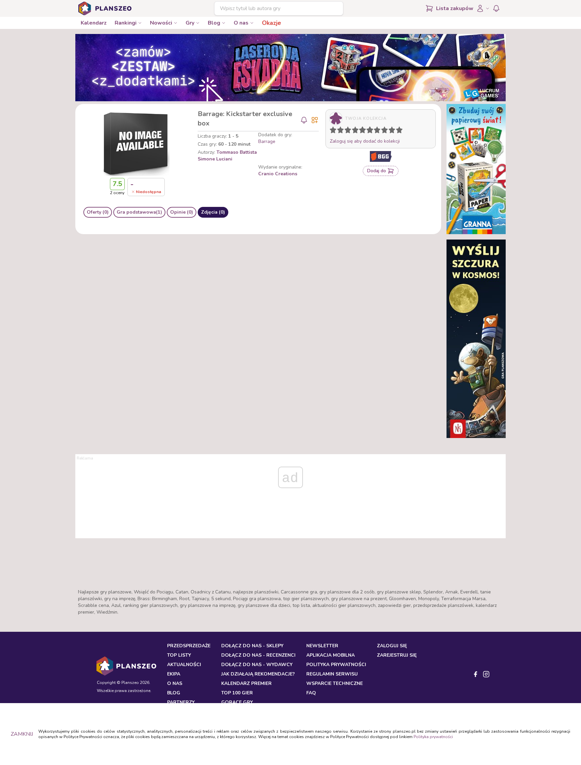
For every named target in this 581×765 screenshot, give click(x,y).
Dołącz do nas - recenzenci (258, 655)
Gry (190, 23)
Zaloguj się (392, 646)
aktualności (184, 664)
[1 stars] (331, 131)
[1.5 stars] (339, 131)
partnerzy (181, 702)
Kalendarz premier (246, 683)
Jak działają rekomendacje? (258, 674)
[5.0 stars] (364, 131)
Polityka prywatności (433, 736)
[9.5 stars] (397, 131)
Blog (214, 23)
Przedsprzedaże (188, 646)
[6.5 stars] (375, 131)
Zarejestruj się (397, 655)
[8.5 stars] (390, 131)
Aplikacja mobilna (330, 655)
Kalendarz (94, 23)
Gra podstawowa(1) (139, 212)
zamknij (22, 734)
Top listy (179, 655)
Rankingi (126, 23)
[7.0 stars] (378, 131)
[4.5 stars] (360, 131)
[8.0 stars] (386, 131)
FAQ (311, 693)
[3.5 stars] (353, 131)
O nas (241, 23)
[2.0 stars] (342, 131)
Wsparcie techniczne (334, 683)
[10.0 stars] (400, 131)
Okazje (271, 23)
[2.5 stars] (346, 131)
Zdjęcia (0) (213, 212)
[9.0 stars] (393, 131)
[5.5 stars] (368, 131)
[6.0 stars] (371, 131)
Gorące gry (237, 702)
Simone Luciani (215, 159)
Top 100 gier (237, 693)
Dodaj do (376, 171)
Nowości (161, 23)
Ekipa (173, 674)
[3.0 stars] (349, 131)
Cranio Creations (277, 174)
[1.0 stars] (334, 131)
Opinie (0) (181, 212)
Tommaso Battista (237, 152)
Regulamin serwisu (332, 674)
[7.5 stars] (383, 131)
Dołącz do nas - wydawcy (257, 664)
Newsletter (322, 646)
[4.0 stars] (356, 131)
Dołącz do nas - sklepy (252, 646)
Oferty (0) (98, 212)
